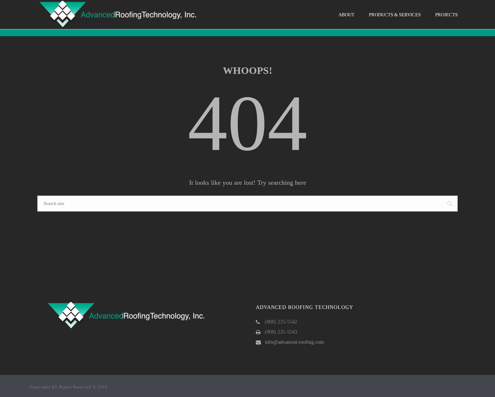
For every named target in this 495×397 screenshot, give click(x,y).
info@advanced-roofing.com (294, 342)
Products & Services (395, 14)
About (346, 14)
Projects (446, 14)
